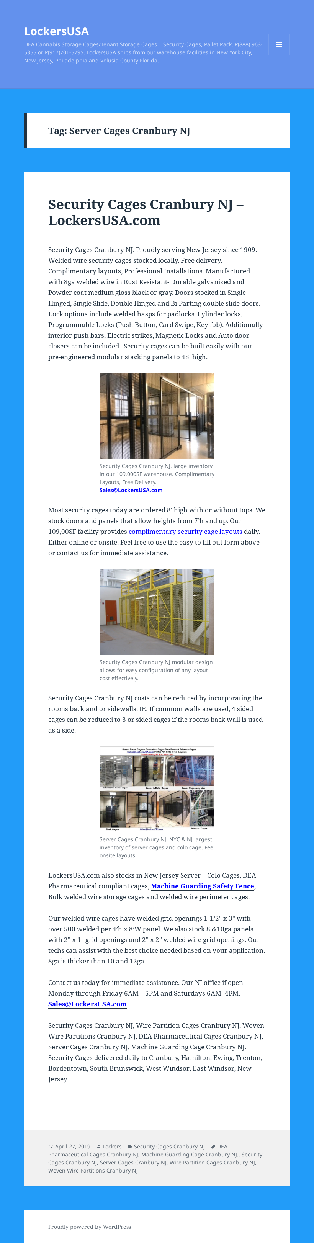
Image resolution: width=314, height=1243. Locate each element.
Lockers (112, 1146)
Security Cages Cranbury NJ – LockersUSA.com (146, 212)
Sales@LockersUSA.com (131, 490)
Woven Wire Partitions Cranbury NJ (93, 1170)
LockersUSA (56, 30)
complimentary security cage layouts (185, 531)
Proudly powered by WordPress (89, 1226)
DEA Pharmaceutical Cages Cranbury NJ (137, 1150)
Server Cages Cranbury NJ (133, 1162)
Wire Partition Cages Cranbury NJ (212, 1162)
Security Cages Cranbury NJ (169, 1146)
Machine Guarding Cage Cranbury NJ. (190, 1154)
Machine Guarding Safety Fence (202, 886)
